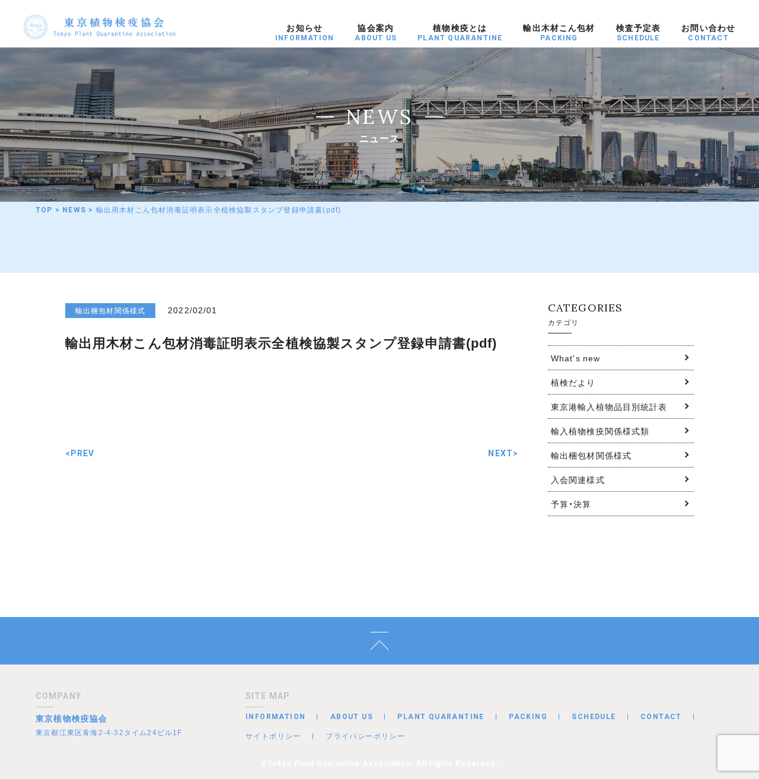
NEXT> (503, 453)
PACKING (528, 717)
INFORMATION (275, 717)
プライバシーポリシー (365, 735)
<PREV (80, 453)
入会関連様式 (578, 479)
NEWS (74, 210)
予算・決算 (571, 504)
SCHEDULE (594, 717)
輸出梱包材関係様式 (591, 455)
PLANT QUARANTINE (440, 717)
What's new (575, 358)
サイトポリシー (273, 735)
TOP (44, 210)
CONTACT (661, 717)
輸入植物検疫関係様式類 (600, 431)
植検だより (573, 382)
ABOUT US (351, 717)
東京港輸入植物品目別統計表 (609, 406)
